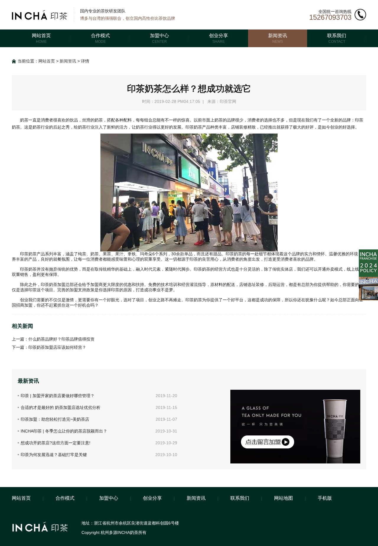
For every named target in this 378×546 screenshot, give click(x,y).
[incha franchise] (368, 251)
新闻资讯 (68, 61)
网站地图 (283, 498)
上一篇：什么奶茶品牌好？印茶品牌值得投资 (53, 339)
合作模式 (65, 498)
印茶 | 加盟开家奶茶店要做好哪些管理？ (57, 395)
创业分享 (152, 498)
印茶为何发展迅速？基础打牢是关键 (54, 454)
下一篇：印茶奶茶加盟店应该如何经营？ (49, 347)
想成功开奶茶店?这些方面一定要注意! (55, 442)
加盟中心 (108, 498)
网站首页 (46, 61)
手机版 (325, 498)
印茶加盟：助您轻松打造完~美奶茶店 (55, 419)
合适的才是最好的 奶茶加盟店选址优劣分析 (60, 407)
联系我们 (239, 498)
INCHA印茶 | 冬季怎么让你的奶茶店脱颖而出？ (64, 431)
